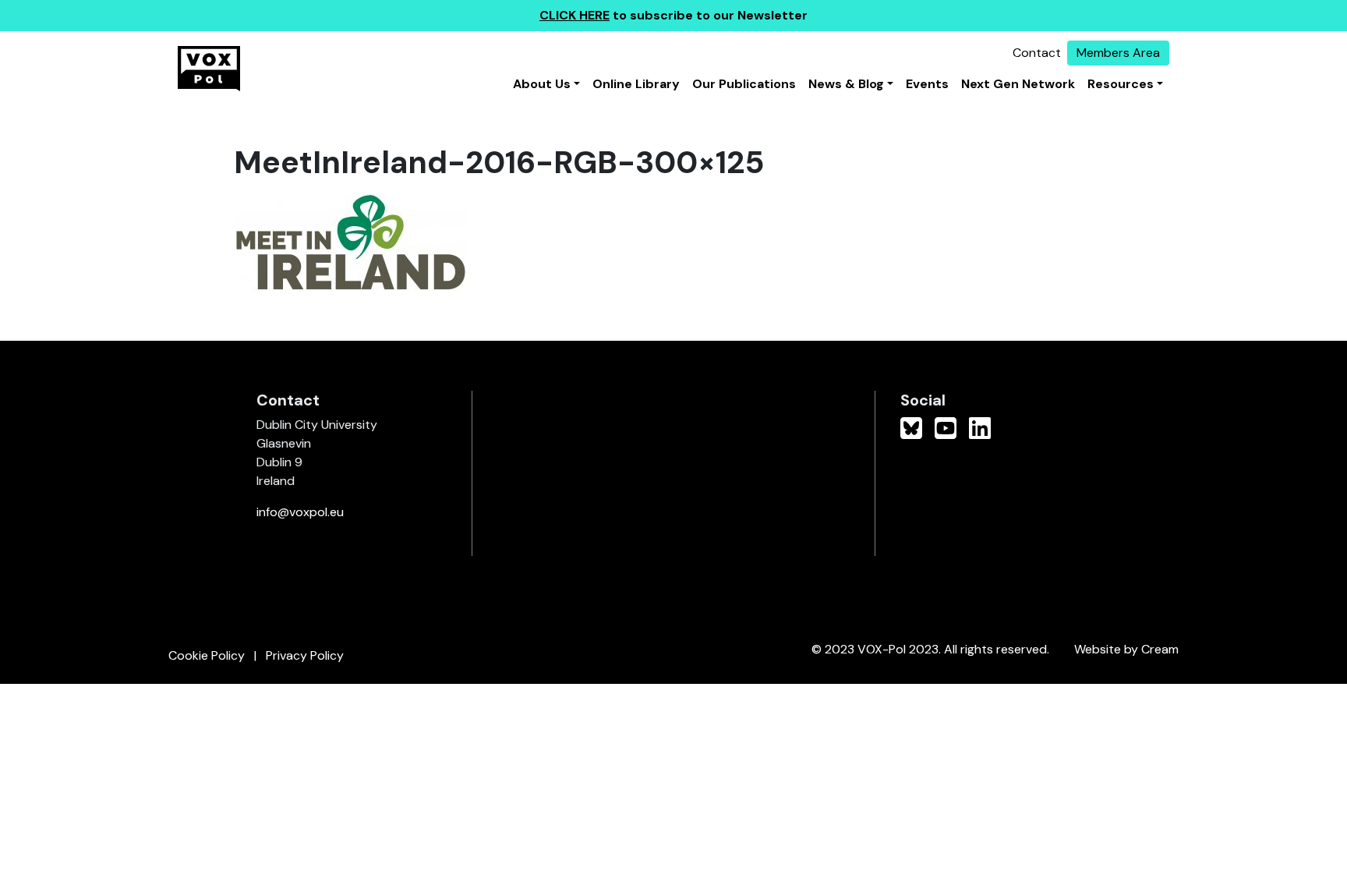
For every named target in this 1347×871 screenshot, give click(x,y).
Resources (1120, 84)
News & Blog (846, 84)
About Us (542, 84)
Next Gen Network (1018, 84)
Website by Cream (1126, 649)
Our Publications (744, 84)
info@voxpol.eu (300, 512)
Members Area (1118, 52)
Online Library (636, 84)
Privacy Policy (305, 655)
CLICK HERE (574, 15)
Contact (1037, 52)
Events (927, 84)
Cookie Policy (206, 655)
